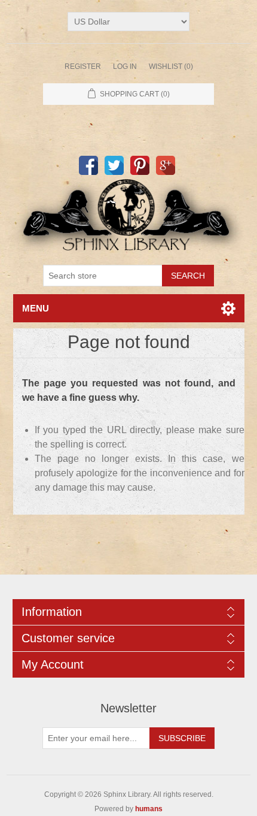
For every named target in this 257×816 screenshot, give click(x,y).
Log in (125, 66)
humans (149, 809)
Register (83, 66)
